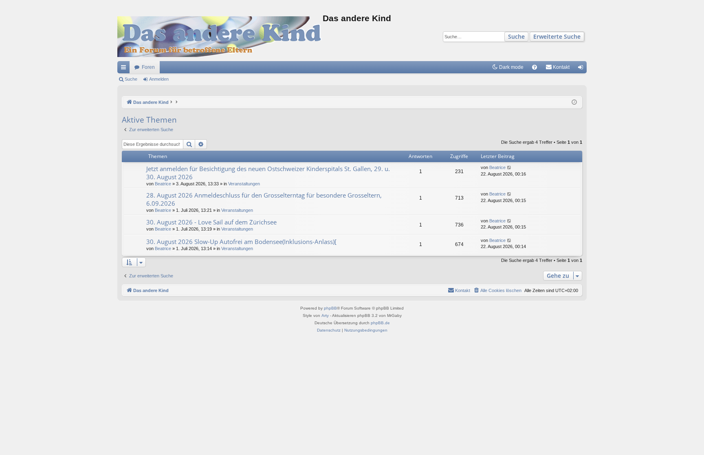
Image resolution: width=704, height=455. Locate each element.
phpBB (330, 308)
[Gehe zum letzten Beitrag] (509, 168)
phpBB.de (380, 323)
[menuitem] (534, 67)
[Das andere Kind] (220, 36)
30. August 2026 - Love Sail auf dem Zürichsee (211, 222)
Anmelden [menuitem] (582, 68)
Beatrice (163, 183)
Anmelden (159, 79)
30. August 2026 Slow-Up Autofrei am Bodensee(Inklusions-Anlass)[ (241, 241)
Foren (148, 67)
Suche (516, 36)
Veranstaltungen (244, 183)
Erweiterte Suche (557, 36)
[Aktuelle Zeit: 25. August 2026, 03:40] (574, 102)
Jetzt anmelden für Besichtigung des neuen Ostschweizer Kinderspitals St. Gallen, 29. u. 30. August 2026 (268, 172)
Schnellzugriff (125, 68)
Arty (325, 315)
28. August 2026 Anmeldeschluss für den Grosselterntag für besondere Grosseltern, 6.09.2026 (264, 199)
